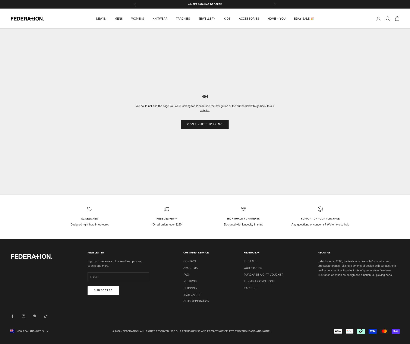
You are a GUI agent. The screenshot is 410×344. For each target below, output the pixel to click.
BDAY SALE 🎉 (304, 18)
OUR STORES (253, 267)
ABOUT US (190, 267)
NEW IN (101, 18)
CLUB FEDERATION (196, 301)
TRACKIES (183, 18)
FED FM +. (251, 261)
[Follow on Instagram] (23, 316)
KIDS (227, 18)
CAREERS (250, 288)
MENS (119, 18)
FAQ (186, 274)
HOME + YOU (277, 18)
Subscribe (103, 290)
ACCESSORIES (249, 18)
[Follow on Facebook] (12, 316)
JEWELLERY (207, 18)
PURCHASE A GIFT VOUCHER (263, 274)
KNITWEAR (160, 18)
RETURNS (190, 281)
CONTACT (189, 261)
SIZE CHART (191, 294)
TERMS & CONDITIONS (259, 281)
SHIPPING (190, 288)
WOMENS (137, 18)
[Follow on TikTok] (46, 316)
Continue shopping (205, 124)
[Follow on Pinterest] (34, 316)
